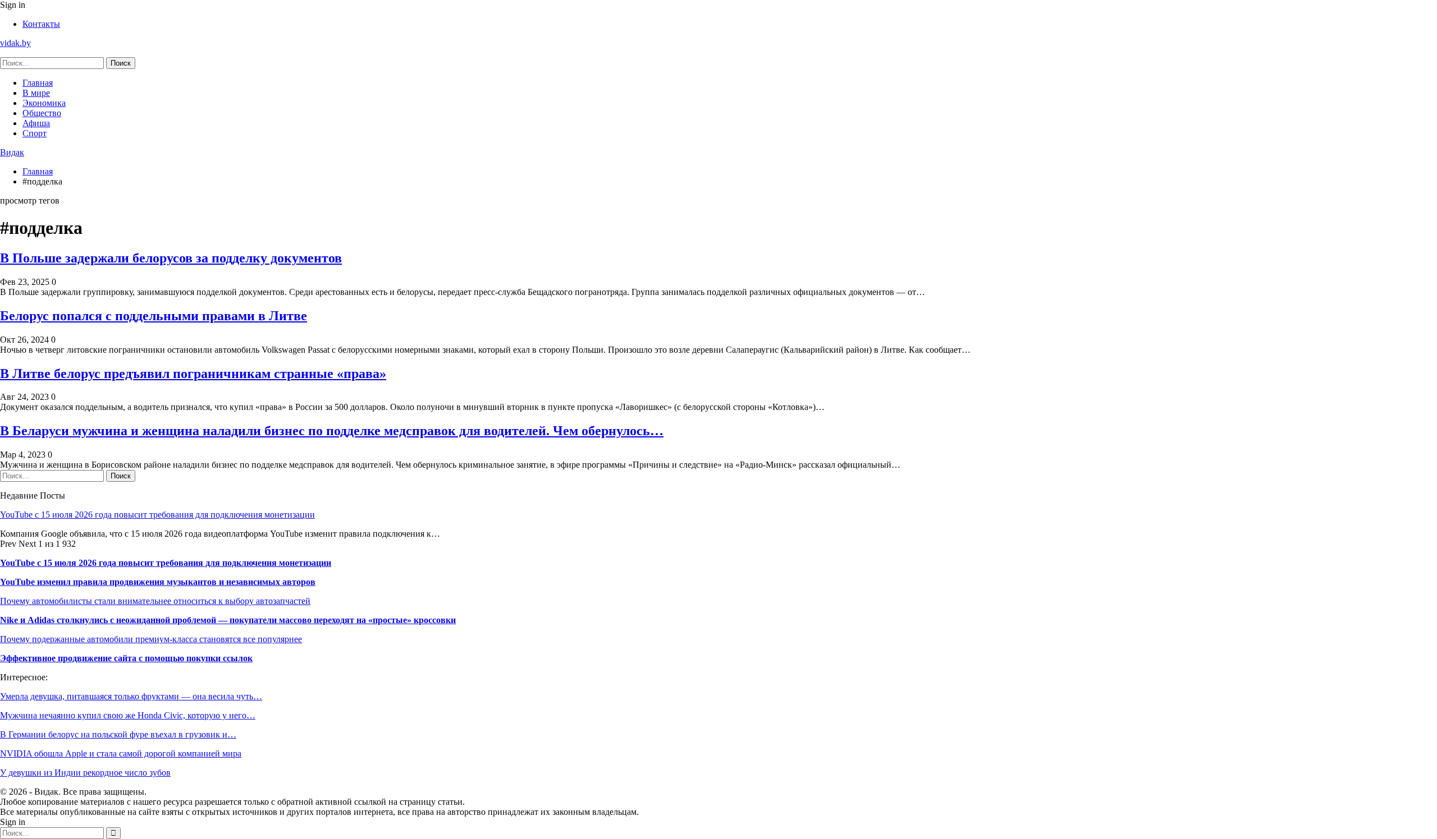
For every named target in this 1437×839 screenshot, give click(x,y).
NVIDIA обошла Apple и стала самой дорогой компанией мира (120, 753)
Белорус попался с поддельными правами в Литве (153, 315)
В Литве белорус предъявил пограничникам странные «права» (193, 373)
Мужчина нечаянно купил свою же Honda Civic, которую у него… (127, 715)
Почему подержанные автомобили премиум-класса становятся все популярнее (151, 639)
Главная (37, 82)
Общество (41, 113)
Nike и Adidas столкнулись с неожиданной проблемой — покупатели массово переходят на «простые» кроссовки (228, 620)
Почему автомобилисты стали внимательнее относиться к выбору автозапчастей (155, 601)
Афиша (36, 123)
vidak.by (15, 43)
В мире (36, 93)
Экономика (44, 103)
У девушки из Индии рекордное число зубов (85, 772)
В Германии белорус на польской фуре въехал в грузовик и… (118, 734)
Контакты (41, 24)
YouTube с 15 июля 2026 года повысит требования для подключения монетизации (157, 514)
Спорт (34, 133)
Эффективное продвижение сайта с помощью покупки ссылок (126, 658)
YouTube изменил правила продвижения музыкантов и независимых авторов (157, 582)
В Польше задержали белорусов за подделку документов (171, 258)
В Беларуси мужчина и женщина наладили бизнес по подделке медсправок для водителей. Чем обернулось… (331, 430)
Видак (12, 152)
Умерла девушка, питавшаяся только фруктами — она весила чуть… (131, 696)
